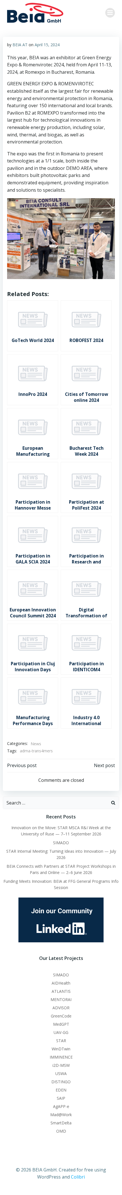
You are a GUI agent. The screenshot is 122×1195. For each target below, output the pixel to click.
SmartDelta (61, 1123)
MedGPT (61, 1024)
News (36, 743)
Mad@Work (61, 1114)
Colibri (78, 1177)
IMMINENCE (61, 1057)
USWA (61, 1073)
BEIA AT (20, 44)
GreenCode (61, 1016)
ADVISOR (61, 1007)
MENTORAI (61, 999)
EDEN (61, 1090)
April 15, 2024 (47, 44)
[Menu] (110, 13)
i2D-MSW (61, 1065)
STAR (61, 1040)
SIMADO (61, 842)
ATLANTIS (61, 991)
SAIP (61, 1098)
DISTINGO (61, 1081)
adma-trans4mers (36, 750)
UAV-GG (61, 1032)
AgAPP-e (61, 1106)
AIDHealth (61, 983)
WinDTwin (61, 1049)
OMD (61, 1131)
